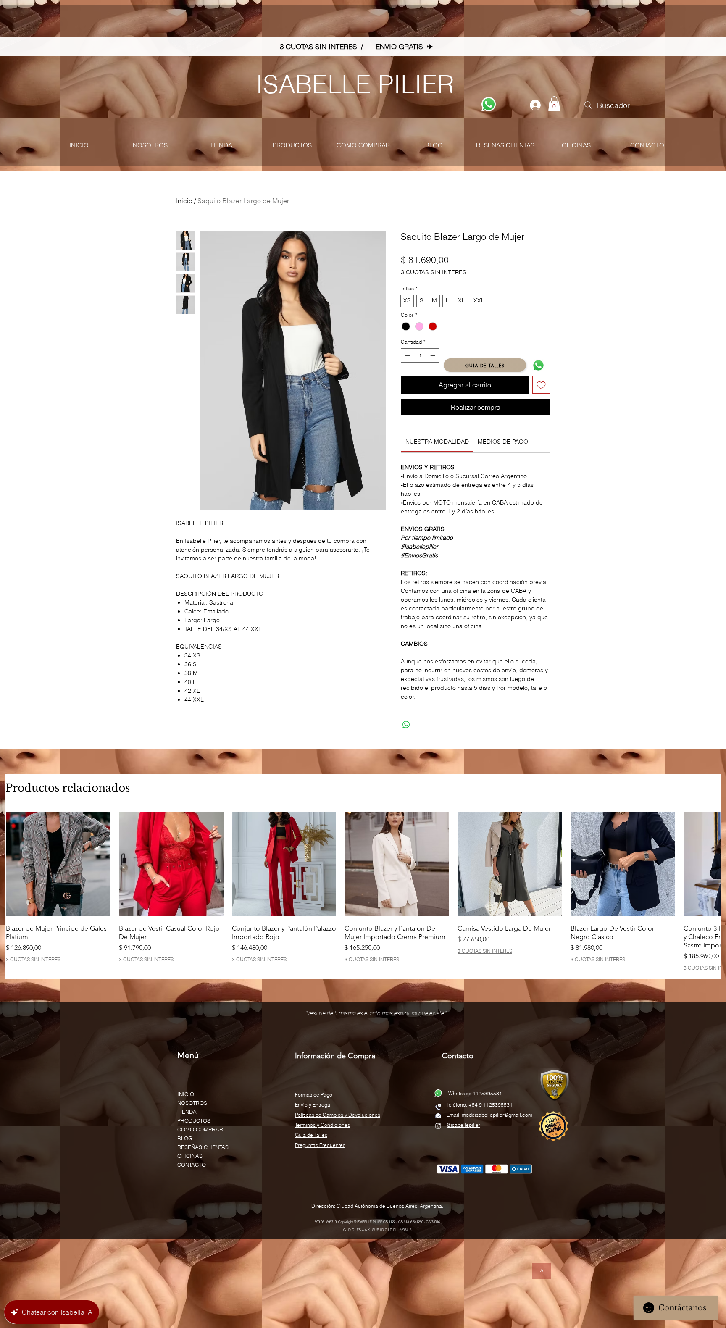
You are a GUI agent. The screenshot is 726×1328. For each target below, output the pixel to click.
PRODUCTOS (193, 1120)
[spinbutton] (420, 355)
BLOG (184, 1138)
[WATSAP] (488, 104)
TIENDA (187, 1111)
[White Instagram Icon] (438, 1126)
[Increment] (433, 355)
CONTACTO (191, 1164)
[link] (437, 441)
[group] (363, 891)
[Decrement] (406, 355)
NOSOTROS (192, 1102)
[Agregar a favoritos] (541, 385)
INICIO (185, 1094)
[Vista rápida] (58, 864)
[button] (554, 103)
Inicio (184, 201)
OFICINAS (190, 1155)
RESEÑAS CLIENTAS (203, 1147)
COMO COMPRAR (200, 1129)
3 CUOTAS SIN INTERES (433, 272)
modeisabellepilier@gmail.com (497, 1115)
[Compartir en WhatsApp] (406, 725)
